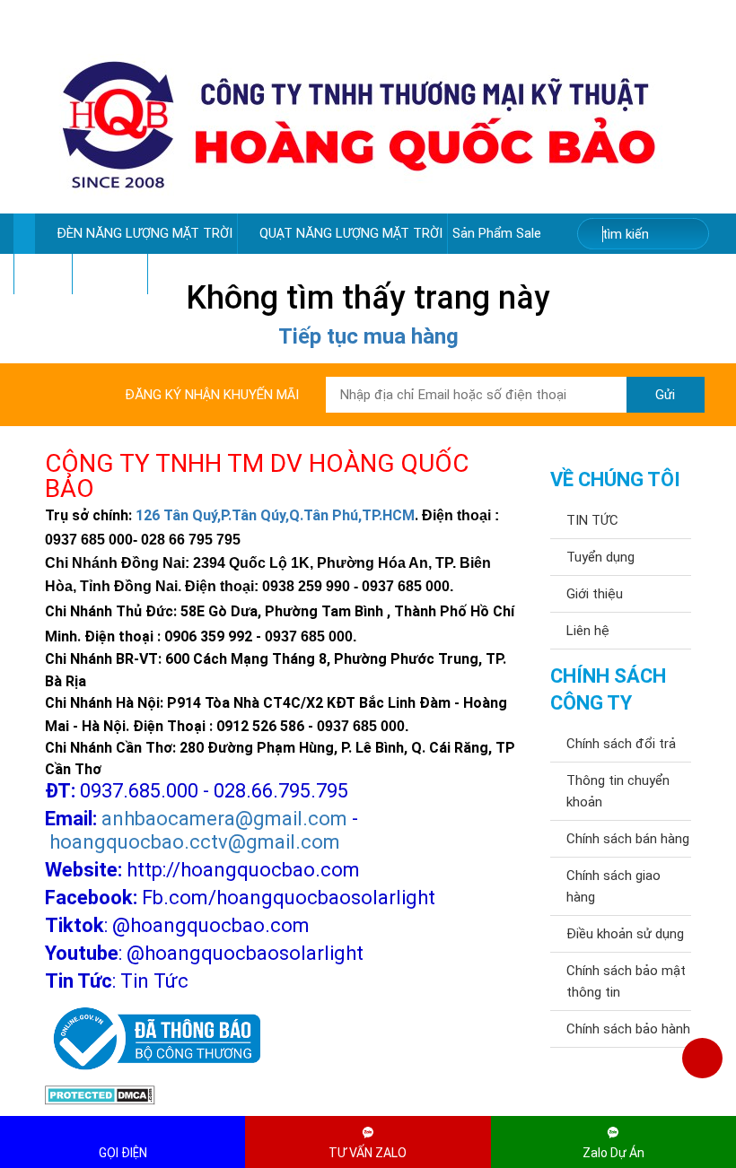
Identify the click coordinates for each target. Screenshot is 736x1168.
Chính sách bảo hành (628, 1029)
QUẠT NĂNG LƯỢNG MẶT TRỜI (350, 233)
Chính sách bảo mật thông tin (626, 981)
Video (38, 274)
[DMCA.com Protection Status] (100, 1094)
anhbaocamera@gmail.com (224, 818)
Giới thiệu (594, 594)
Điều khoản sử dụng (625, 934)
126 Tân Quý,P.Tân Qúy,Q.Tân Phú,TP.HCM (275, 515)
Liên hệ (587, 631)
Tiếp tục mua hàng (368, 336)
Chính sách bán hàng (627, 839)
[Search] (683, 234)
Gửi (665, 395)
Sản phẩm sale (498, 233)
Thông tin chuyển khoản (618, 791)
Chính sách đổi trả (621, 744)
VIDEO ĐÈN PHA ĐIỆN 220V (234, 274)
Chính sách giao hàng (613, 886)
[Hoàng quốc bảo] (359, 124)
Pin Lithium (110, 274)
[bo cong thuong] (152, 1039)
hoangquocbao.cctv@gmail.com (194, 842)
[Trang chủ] (23, 234)
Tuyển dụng (600, 557)
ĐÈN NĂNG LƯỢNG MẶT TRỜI (144, 233)
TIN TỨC (592, 520)
